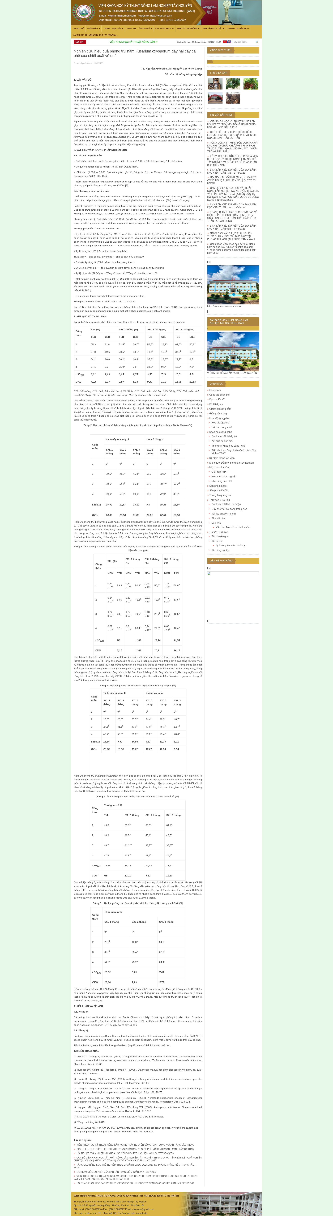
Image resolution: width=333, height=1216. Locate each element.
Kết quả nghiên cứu (222, 441)
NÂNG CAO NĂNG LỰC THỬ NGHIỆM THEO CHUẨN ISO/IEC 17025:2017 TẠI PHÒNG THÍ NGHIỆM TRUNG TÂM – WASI (231, 236)
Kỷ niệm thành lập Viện (222, 458)
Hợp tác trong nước (222, 427)
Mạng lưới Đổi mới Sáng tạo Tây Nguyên (94, 35)
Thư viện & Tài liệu (212, 28)
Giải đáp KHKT (220, 471)
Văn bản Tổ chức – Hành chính (233, 527)
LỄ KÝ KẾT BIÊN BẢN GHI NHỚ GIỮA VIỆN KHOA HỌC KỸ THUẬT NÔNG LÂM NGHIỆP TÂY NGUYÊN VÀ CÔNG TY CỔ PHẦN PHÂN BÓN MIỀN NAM (232, 160)
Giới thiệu (92, 28)
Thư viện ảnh (218, 72)
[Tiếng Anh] (229, 41)
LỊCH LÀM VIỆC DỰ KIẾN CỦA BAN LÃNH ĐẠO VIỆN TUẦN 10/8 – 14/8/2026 (232, 206)
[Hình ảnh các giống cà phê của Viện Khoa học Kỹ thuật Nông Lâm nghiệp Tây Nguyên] (251, 83)
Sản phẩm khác (218, 485)
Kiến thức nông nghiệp (224, 476)
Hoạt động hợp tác (219, 418)
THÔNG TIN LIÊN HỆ (237, 28)
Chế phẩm (215, 390)
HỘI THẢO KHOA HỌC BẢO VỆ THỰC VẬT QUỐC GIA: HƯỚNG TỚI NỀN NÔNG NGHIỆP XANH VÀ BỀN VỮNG (135, 1183)
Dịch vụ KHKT (217, 399)
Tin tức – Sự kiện (112, 28)
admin (86, 63)
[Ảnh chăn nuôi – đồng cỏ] (233, 97)
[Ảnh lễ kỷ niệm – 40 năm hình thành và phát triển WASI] (215, 97)
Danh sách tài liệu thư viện (226, 504)
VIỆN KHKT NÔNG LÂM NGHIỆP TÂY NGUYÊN (232, 373)
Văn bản (216, 523)
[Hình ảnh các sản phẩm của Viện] (215, 83)
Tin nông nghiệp (220, 550)
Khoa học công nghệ (138, 28)
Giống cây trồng (218, 413)
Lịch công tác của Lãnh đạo (231, 545)
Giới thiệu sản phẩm (220, 408)
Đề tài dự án (216, 404)
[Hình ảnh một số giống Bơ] (233, 83)
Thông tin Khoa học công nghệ (228, 445)
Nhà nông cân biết (222, 481)
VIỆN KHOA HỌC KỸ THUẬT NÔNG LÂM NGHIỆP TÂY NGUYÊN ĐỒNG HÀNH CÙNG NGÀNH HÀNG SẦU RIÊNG (135, 1145)
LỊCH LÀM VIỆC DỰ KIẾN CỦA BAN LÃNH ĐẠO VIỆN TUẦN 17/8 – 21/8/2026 (232, 171)
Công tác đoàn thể (219, 394)
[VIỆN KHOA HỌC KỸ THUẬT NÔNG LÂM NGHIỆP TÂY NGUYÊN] (233, 284)
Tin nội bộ (217, 541)
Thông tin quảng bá (220, 495)
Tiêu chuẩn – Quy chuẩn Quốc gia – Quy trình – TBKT (234, 451)
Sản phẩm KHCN (163, 28)
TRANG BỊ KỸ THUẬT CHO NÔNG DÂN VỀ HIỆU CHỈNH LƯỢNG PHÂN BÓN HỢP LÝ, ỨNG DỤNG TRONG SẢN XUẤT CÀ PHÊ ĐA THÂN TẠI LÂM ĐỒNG (232, 216)
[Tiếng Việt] (225, 41)
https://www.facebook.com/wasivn (224, 306)
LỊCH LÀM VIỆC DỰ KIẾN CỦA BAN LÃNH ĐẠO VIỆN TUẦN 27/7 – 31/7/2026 (116, 1172)
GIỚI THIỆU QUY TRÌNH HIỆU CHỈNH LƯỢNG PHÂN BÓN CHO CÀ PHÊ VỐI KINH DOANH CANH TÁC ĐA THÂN (135, 1149)
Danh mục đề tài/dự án (224, 436)
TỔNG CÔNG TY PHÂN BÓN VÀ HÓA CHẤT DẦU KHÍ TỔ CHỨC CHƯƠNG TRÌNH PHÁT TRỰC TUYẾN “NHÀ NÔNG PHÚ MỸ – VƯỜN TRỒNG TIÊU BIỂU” (233, 147)
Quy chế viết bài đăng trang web (229, 509)
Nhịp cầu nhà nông (187, 28)
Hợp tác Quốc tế (220, 422)
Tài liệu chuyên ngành (224, 513)
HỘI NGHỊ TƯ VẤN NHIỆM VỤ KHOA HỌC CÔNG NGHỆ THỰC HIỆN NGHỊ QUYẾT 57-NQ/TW (125, 1153)
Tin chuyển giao (220, 536)
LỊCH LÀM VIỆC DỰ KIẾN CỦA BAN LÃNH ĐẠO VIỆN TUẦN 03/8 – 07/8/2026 (232, 227)
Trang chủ (78, 28)
